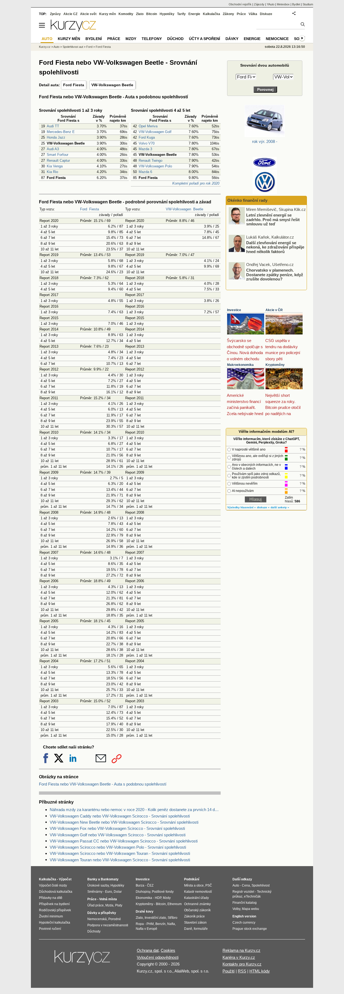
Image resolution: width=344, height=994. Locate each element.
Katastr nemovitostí (198, 892)
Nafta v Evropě (146, 929)
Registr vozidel (243, 892)
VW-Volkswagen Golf (155, 132)
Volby (236, 909)
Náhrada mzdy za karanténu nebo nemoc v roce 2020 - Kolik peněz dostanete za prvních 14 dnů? (135, 809)
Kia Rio (52, 172)
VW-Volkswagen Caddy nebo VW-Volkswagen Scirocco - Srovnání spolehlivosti (120, 816)
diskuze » (263, 507)
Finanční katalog (244, 903)
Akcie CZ (70, 14)
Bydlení (93, 39)
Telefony (152, 39)
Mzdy (131, 39)
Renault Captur (58, 161)
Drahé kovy (144, 911)
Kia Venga (55, 166)
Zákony (228, 14)
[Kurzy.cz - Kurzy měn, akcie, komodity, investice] (73, 30)
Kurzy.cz (45, 46)
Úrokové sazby (98, 885)
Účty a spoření (204, 39)
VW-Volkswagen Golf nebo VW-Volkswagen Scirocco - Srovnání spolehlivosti (117, 835)
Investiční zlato (155, 918)
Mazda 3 (145, 149)
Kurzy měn (107, 14)
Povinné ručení (50, 929)
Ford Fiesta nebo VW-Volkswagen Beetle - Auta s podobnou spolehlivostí (102, 784)
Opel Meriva (148, 126)
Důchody (94, 931)
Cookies (168, 950)
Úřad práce (95, 905)
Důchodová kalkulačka (55, 892)
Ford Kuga (147, 137)
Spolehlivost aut (73, 46)
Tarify (181, 14)
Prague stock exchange (249, 929)
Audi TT (53, 126)
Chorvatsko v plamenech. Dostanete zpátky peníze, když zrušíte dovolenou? (274, 274)
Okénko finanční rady (247, 200)
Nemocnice (277, 39)
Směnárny (94, 892)
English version (244, 916)
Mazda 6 (145, 172)
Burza (140, 885)
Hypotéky (167, 14)
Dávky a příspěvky (101, 913)
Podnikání (191, 879)
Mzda (109, 905)
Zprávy (55, 14)
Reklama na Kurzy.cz (241, 950)
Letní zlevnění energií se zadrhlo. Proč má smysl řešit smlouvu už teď (273, 219)
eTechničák (252, 896)
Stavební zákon (195, 922)
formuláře (201, 929)
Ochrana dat (148, 950)
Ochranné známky (197, 904)
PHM (150, 924)
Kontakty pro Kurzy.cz (242, 964)
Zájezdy (259, 4)
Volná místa (108, 899)
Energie (194, 14)
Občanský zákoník (197, 910)
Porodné (114, 919)
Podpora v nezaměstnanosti (107, 925)
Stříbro (172, 918)
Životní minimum (51, 916)
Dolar (118, 892)
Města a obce (194, 885)
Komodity (126, 14)
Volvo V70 (147, 143)
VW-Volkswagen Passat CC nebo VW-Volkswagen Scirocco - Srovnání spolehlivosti (124, 841)
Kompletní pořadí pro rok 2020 (195, 183)
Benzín (160, 924)
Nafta (171, 924)
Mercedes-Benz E (61, 132)
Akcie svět (88, 14)
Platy (118, 905)
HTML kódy (259, 971)
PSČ (208, 885)
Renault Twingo (150, 161)
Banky (92, 879)
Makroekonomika (240, 365)
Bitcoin (151, 14)
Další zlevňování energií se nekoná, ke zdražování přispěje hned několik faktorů (275, 247)
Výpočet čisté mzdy (53, 885)
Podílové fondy (163, 892)
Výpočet (65, 879)
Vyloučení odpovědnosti (157, 957)
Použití (229, 971)
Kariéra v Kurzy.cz (239, 957)
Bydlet (296, 4)
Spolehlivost (261, 885)
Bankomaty (110, 879)
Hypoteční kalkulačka (54, 922)
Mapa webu (250, 909)
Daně (188, 929)
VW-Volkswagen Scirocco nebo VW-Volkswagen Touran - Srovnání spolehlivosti (120, 853)
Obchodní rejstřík (240, 4)
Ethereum (174, 904)
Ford (83, 209)
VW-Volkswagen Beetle (112, 85)
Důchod (175, 39)
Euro (108, 892)
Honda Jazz (56, 137)
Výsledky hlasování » (241, 507)
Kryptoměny (275, 365)
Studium (308, 4)
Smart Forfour (57, 155)
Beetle (198, 209)
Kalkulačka (211, 14)
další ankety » (280, 507)
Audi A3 (53, 149)
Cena (246, 885)
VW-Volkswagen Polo (155, 166)
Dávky (231, 39)
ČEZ (150, 885)
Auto (56, 46)
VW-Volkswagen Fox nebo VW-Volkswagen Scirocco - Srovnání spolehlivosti (117, 828)
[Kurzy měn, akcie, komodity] (83, 959)
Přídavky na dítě (50, 898)
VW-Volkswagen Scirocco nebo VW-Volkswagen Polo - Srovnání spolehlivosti (118, 847)
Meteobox (283, 4)
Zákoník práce (194, 916)
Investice (234, 310)
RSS (242, 971)
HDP (158, 898)
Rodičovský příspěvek (55, 910)
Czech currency (243, 922)
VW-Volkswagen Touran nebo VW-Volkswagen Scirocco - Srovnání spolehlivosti (120, 860)
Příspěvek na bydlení (54, 904)
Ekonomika (144, 898)
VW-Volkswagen (178, 209)
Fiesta (94, 209)
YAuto (270, 4)
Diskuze (266, 14)
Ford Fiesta (73, 85)
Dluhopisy (143, 892)
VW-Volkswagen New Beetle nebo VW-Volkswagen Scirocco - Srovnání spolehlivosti (124, 822)
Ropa (140, 924)
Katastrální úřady (196, 898)
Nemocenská (97, 919)
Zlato (140, 14)
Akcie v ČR (274, 310)
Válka (253, 14)
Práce (241, 14)
